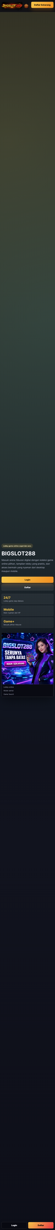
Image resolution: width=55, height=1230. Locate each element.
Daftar (41, 1225)
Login (14, 1225)
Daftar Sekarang (42, 5)
